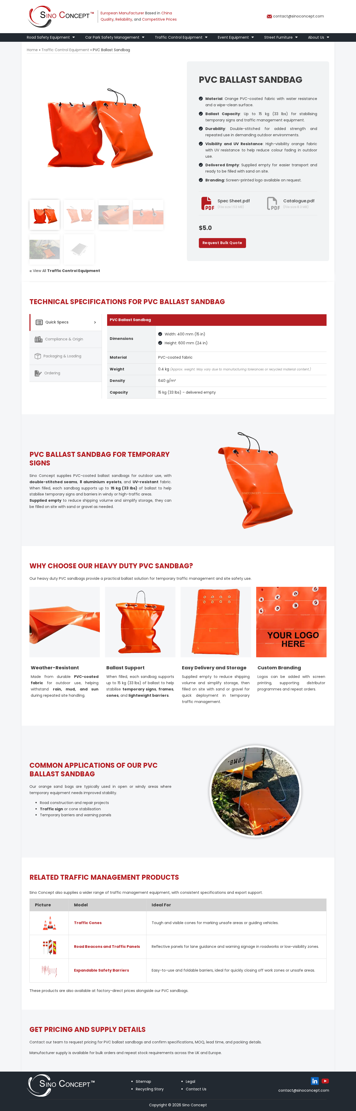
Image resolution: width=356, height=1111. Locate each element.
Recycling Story (150, 1089)
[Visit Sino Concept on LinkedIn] (315, 1081)
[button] (156, 68)
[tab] (65, 322)
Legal (190, 1081)
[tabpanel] (217, 356)
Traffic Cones (88, 922)
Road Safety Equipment (48, 37)
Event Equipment (233, 37)
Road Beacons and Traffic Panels (107, 946)
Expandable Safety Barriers (101, 970)
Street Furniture (278, 37)
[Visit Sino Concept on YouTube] (325, 1081)
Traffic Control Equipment (178, 37)
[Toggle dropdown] (73, 37)
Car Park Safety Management (112, 37)
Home (32, 49)
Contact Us (196, 1089)
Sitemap (143, 1081)
